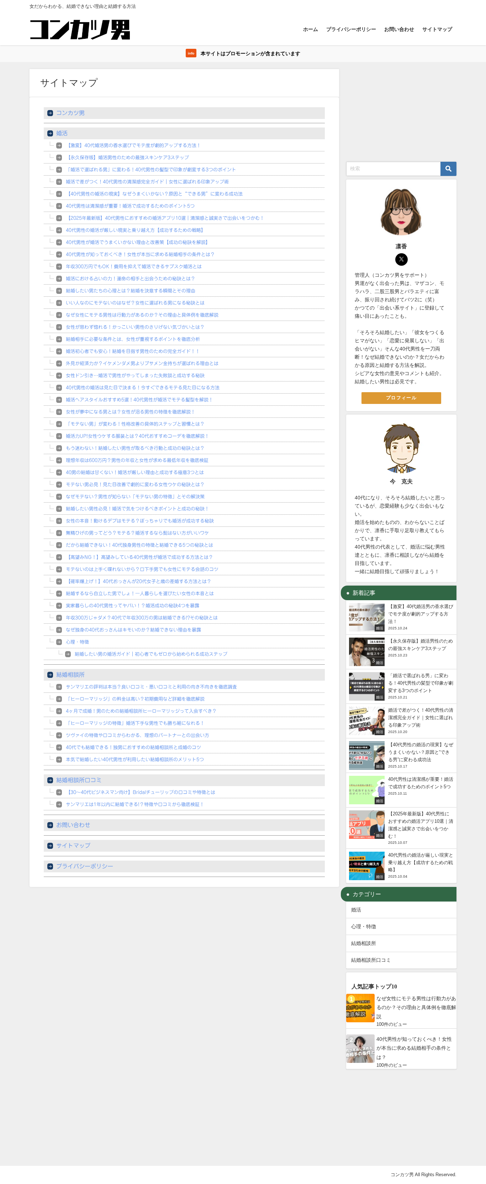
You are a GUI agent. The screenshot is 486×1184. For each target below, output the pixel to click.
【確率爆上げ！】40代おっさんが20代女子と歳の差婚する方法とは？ (138, 581)
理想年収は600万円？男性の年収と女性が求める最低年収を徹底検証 (137, 460)
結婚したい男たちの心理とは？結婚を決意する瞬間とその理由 (130, 291)
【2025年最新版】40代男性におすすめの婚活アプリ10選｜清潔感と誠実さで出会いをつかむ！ (165, 218)
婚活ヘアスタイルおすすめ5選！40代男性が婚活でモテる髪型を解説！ (139, 400)
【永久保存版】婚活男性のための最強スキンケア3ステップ (127, 157)
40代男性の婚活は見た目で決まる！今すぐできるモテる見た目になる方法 (143, 387)
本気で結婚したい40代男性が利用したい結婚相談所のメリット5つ (135, 759)
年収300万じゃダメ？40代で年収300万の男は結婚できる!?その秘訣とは (142, 618)
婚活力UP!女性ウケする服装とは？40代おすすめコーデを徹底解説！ (137, 436)
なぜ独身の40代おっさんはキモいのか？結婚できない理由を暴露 (133, 630)
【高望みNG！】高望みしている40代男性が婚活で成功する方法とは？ (139, 557)
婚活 (62, 133)
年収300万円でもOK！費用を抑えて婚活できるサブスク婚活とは (134, 266)
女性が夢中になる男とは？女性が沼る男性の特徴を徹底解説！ (130, 412)
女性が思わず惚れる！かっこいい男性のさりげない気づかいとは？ (135, 327)
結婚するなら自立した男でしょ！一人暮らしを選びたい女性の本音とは (140, 593)
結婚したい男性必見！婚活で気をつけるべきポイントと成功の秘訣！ (137, 509)
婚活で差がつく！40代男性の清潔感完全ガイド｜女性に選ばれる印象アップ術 (147, 182)
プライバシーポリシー (351, 29)
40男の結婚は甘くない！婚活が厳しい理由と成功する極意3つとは (135, 472)
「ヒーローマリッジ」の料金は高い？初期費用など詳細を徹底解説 (135, 699)
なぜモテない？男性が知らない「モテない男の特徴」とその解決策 (135, 496)
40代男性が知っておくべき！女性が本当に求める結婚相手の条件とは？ (140, 254)
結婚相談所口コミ (79, 780)
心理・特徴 (77, 642)
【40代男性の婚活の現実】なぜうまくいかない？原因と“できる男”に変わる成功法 (154, 194)
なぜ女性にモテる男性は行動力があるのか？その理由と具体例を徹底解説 (142, 315)
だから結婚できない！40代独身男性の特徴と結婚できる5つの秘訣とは (139, 545)
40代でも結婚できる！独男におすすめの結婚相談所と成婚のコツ (133, 747)
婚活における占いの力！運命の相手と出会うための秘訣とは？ (130, 278)
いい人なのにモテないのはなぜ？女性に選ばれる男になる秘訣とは (135, 303)
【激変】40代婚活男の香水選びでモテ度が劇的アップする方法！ (133, 145)
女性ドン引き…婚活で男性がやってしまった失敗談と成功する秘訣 (135, 375)
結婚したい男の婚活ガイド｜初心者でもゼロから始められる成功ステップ (151, 654)
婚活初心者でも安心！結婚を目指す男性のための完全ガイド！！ (133, 351)
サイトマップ (437, 29)
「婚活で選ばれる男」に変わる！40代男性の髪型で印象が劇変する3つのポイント (151, 169)
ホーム (310, 29)
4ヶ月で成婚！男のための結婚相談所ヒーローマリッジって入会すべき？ (141, 711)
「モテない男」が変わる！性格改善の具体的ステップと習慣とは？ (135, 424)
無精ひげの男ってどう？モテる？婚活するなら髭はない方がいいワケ (137, 533)
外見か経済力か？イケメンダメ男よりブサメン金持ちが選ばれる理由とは (142, 363)
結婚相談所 (70, 674)
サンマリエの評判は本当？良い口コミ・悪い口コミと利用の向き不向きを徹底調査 (151, 687)
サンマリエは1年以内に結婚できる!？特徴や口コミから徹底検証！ (135, 804)
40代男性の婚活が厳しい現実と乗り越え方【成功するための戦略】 (136, 230)
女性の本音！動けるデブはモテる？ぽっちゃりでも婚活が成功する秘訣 (140, 521)
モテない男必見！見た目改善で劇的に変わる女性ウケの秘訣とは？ (135, 484)
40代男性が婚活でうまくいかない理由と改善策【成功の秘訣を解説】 (138, 242)
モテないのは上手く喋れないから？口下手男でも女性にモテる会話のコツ (142, 569)
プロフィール (401, 397)
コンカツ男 (70, 113)
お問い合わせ (399, 29)
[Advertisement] (401, 113)
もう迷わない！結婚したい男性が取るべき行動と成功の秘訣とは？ (135, 448)
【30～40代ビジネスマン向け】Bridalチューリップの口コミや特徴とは (140, 792)
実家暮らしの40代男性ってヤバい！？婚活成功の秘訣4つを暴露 (132, 605)
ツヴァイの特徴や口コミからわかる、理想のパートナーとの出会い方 (137, 735)
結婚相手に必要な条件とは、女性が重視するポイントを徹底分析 (133, 339)
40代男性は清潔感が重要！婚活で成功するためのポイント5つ (130, 206)
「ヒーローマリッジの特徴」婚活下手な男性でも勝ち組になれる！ (135, 723)
